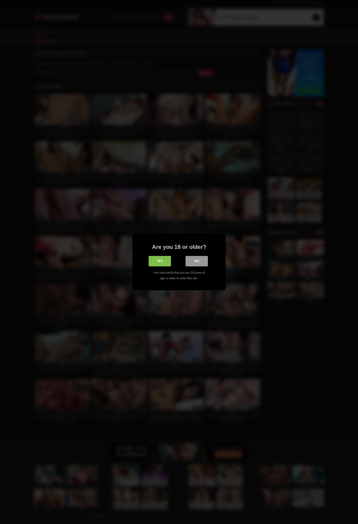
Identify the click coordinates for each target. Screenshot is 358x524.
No (196, 261)
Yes (160, 261)
